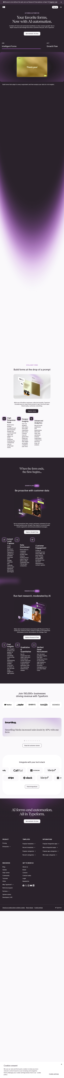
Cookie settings (38, 877)
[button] (6, 816)
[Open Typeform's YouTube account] (31, 855)
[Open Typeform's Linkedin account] (33, 855)
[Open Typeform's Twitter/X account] (26, 855)
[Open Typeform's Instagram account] (28, 855)
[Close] (61, 1064)
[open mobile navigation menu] (61, 7)
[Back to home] (4, 7)
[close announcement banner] (61, 2)
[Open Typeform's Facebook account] (23, 855)
